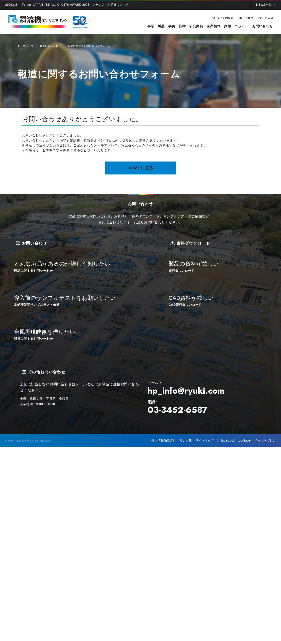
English (249, 18)
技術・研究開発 (191, 26)
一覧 (264, 4)
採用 (227, 26)
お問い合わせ (262, 26)
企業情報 (214, 26)
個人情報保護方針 (163, 440)
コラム (240, 26)
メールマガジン (265, 440)
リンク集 (186, 440)
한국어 (269, 18)
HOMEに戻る (140, 168)
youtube (245, 440)
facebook (228, 440)
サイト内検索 (225, 18)
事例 (171, 26)
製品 (161, 26)
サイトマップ (204, 440)
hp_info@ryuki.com (186, 390)
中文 (259, 18)
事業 (151, 26)
